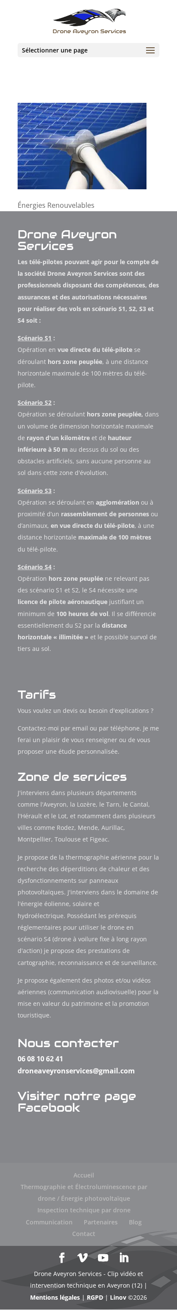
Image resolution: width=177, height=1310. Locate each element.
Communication (49, 1222)
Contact (83, 1234)
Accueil (83, 1175)
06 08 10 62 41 (40, 1058)
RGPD (95, 1297)
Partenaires (101, 1222)
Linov (118, 1297)
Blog (135, 1222)
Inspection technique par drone (84, 1210)
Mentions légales (55, 1297)
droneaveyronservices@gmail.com (76, 1071)
